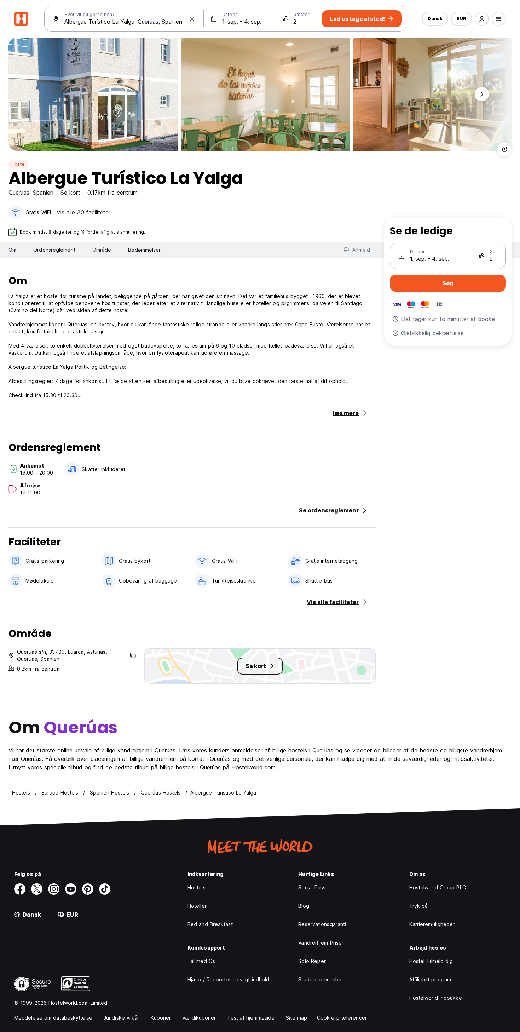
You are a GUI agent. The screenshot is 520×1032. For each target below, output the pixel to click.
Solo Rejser (312, 961)
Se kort (70, 192)
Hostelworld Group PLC (437, 887)
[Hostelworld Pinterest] (87, 889)
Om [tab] (12, 250)
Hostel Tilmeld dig (431, 961)
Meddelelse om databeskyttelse (53, 1018)
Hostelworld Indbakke (435, 998)
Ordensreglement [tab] (54, 250)
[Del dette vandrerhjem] (504, 149)
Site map (296, 1018)
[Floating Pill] (482, 94)
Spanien (43, 192)
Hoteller (197, 906)
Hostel (18, 164)
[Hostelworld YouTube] (70, 889)
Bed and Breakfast (210, 924)
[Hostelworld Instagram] (53, 889)
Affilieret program (430, 979)
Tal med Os (201, 961)
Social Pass (311, 887)
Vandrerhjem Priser (320, 943)
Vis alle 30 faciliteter (83, 212)
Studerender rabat (320, 979)
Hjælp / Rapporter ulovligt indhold (228, 979)
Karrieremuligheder (432, 924)
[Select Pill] (482, 19)
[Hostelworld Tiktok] (104, 889)
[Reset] (192, 18)
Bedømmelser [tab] (144, 250)
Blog (303, 906)
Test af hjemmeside (251, 1018)
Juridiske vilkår (121, 1018)
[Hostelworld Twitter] (36, 889)
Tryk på (418, 906)
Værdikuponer (199, 1018)
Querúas (18, 192)
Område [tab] (101, 250)
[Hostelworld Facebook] (19, 889)
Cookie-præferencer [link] (342, 1018)
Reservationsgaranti (322, 924)
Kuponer (161, 1018)
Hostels (196, 887)
